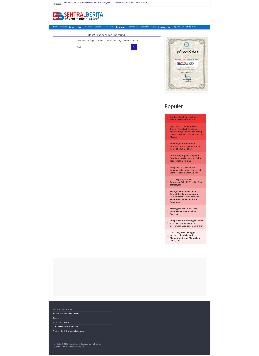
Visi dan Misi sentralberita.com (66, 313)
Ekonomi (98, 27)
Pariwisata (120, 27)
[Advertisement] (129, 277)
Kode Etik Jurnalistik (61, 322)
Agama (177, 27)
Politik (112, 27)
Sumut (71, 27)
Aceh (80, 27)
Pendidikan (134, 27)
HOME (56, 27)
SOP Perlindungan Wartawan (65, 326)
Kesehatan (144, 27)
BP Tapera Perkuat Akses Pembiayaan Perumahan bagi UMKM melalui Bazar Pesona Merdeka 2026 (103, 4)
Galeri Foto (186, 27)
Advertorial (166, 27)
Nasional (63, 27)
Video (194, 27)
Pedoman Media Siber (62, 309)
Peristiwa (89, 27)
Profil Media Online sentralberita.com (69, 331)
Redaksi (56, 318)
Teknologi (154, 27)
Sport (105, 27)
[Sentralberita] (78, 10)
